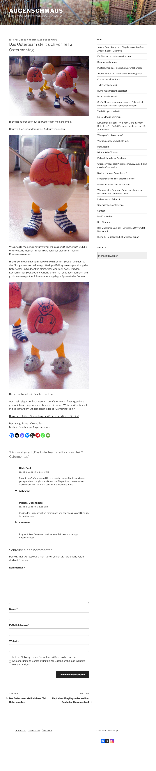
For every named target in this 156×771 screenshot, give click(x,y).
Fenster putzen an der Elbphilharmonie (116, 178)
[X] (32, 435)
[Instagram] (112, 741)
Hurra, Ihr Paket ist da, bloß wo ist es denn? (118, 237)
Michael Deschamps (44, 40)
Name (13, 609)
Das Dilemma (103, 222)
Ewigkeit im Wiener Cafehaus (111, 158)
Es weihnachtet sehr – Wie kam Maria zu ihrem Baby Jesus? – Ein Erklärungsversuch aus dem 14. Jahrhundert (121, 126)
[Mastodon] (22, 435)
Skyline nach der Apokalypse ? (112, 173)
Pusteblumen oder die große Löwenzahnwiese (119, 67)
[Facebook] (11, 435)
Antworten (24, 491)
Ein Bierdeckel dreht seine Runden (114, 56)
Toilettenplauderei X (107, 85)
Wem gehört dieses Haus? (110, 135)
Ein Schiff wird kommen (109, 117)
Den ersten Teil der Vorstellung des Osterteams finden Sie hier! (44, 416)
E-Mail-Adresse (19, 625)
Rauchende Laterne (107, 62)
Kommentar (17, 567)
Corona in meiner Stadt (108, 79)
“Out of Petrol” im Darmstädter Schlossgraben (119, 73)
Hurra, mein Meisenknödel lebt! (112, 90)
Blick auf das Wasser (107, 152)
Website (14, 641)
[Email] (48, 435)
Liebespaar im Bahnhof (108, 199)
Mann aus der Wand (107, 96)
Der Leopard (103, 146)
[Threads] (17, 435)
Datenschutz (34, 730)
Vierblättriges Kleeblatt (108, 111)
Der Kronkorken (105, 216)
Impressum (20, 730)
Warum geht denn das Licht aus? (113, 141)
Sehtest (101, 210)
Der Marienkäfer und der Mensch (113, 184)
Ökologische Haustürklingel (110, 205)
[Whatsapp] (43, 435)
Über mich (47, 730)
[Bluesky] (27, 435)
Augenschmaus (36, 10)
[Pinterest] (37, 435)
